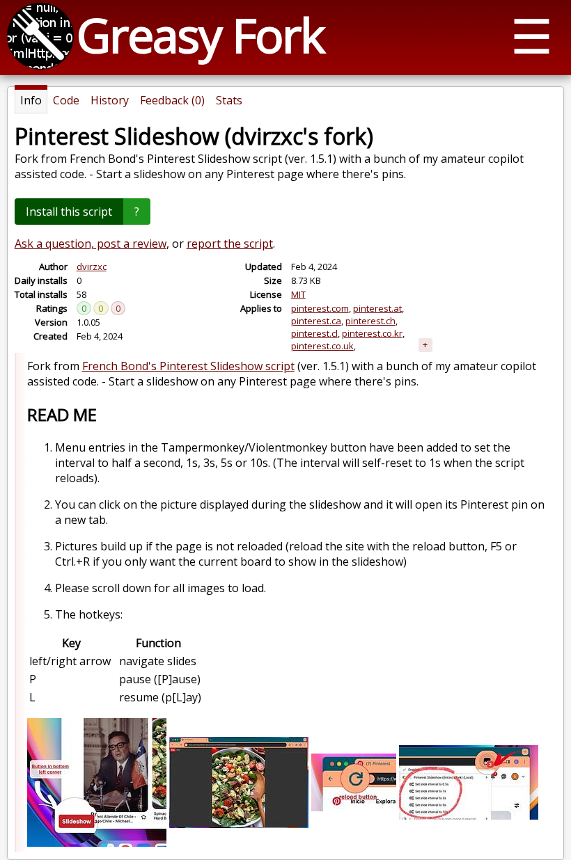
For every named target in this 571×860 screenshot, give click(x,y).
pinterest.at (377, 308)
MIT (298, 294)
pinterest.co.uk (322, 346)
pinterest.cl (314, 333)
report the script (230, 243)
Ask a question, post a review (90, 243)
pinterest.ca (316, 320)
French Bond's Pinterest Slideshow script (188, 366)
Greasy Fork (200, 34)
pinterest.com (320, 308)
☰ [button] (531, 35)
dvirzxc (92, 266)
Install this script (69, 211)
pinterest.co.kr (372, 333)
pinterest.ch (370, 320)
